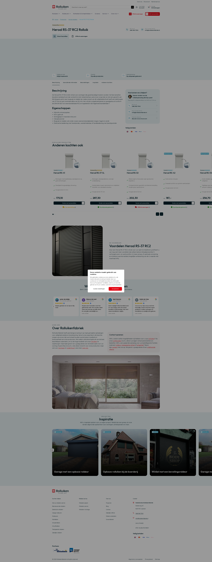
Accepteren (115, 289)
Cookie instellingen (99, 289)
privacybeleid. (117, 285)
